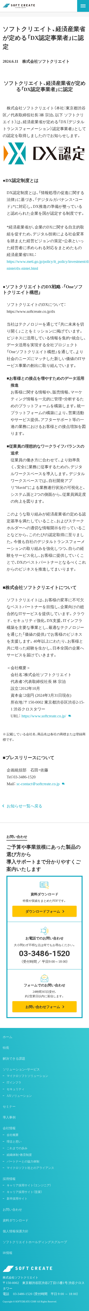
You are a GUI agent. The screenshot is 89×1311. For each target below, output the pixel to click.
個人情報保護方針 (15, 1231)
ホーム (7, 1036)
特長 (6, 1047)
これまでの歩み (17, 1148)
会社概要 (13, 1134)
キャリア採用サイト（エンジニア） (29, 1185)
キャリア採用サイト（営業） (24, 1192)
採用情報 (9, 1178)
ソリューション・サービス (21, 1069)
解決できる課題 (14, 1058)
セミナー (9, 1106)
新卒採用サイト (17, 1198)
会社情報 (9, 1128)
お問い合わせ (12, 1209)
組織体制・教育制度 (19, 1154)
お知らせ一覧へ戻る (24, 806)
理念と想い (14, 1141)
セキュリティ (15, 1089)
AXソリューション (19, 1095)
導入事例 (9, 1117)
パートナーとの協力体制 (23, 1161)
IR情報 (7, 1252)
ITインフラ (14, 1082)
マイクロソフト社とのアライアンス (30, 1167)
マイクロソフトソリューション (27, 1075)
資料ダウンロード (15, 1220)
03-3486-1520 (22, 1293)
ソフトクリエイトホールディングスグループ (35, 1241)
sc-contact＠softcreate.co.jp (38, 783)
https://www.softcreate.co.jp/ (44, 716)
